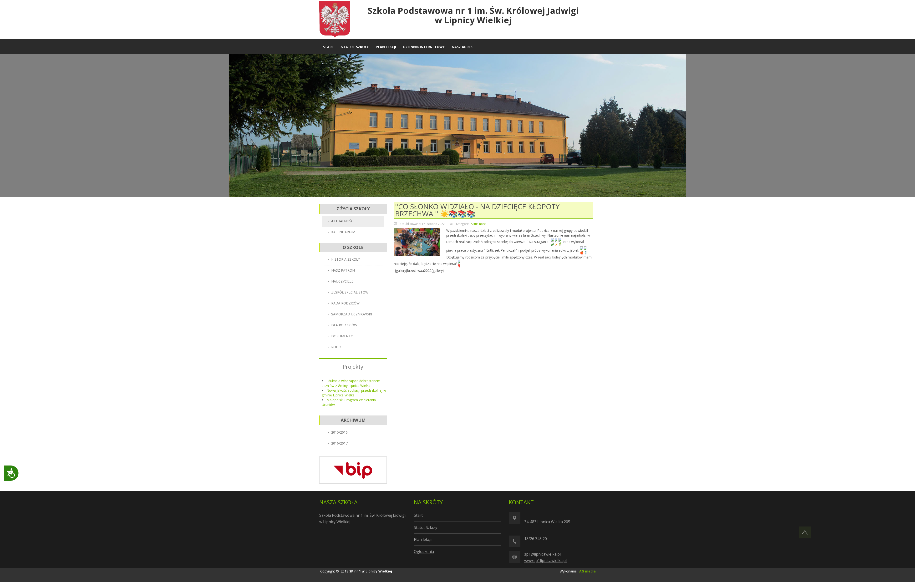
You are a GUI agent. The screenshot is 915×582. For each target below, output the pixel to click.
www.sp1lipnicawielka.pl (545, 560)
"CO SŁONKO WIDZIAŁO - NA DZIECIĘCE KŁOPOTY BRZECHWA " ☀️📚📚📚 (477, 210)
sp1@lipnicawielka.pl (542, 554)
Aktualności (478, 224)
